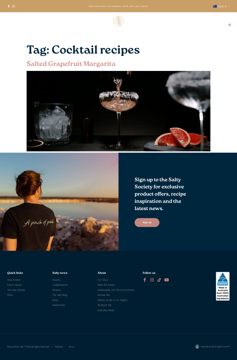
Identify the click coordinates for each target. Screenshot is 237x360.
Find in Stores (44, 27)
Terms (71, 346)
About (10, 27)
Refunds (59, 346)
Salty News (178, 27)
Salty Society (199, 27)
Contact (217, 27)
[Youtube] (166, 280)
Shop (25, 27)
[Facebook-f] (145, 280)
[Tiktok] (159, 280)
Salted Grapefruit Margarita (71, 64)
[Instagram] (152, 280)
